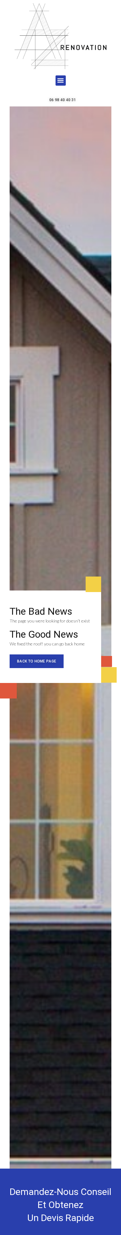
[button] (61, 80)
